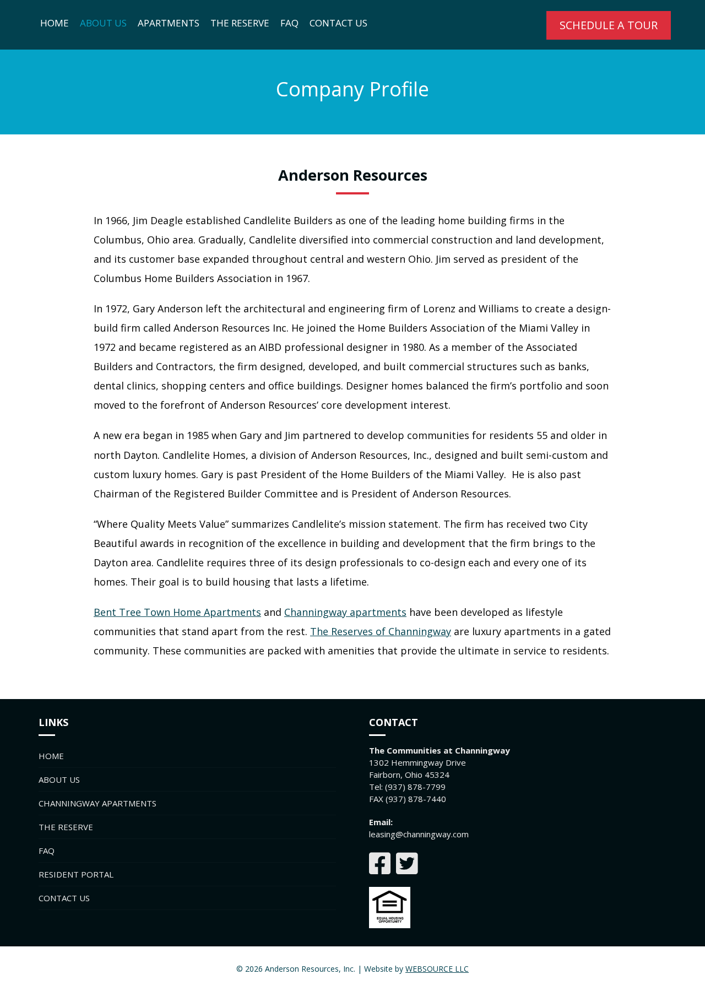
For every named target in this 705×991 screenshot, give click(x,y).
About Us (103, 23)
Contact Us (338, 23)
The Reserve (239, 23)
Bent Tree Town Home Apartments (177, 612)
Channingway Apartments (97, 803)
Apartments (168, 23)
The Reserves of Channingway (380, 631)
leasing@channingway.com (419, 834)
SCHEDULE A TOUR (609, 25)
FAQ (289, 23)
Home (54, 23)
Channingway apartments (345, 612)
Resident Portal (76, 874)
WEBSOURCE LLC (437, 968)
